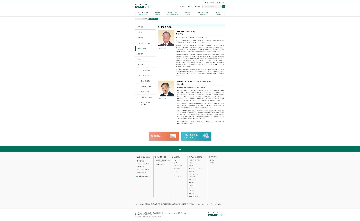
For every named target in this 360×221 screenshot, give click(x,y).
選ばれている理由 (143, 13)
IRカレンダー (193, 185)
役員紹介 (192, 165)
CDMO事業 (141, 166)
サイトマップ (210, 2)
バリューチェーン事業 (143, 169)
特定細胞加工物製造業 (143, 163)
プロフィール (162, 48)
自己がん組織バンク (143, 172)
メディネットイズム (144, 43)
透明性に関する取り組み (145, 103)
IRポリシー (192, 188)
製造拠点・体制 (172, 13)
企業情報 (187, 13)
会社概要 (140, 54)
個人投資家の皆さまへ (195, 176)
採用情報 (218, 13)
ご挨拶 (140, 32)
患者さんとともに (146, 86)
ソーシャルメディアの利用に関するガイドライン (178, 213)
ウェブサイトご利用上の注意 (143, 213)
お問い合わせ (138, 214)
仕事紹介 (212, 160)
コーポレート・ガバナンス (196, 168)
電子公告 (192, 190)
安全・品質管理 (145, 81)
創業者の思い (142, 48)
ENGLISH (221, 2)
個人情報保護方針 (158, 213)
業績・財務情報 (194, 174)
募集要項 (212, 162)
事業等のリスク (194, 171)
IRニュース (192, 193)
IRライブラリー (194, 179)
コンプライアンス (146, 75)
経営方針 (192, 162)
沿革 (139, 59)
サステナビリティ (143, 64)
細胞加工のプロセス (160, 164)
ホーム (138, 19)
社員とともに (145, 91)
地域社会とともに (146, 97)
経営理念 (140, 37)
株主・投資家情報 (203, 13)
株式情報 (192, 182)
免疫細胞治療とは (144, 176)
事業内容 (157, 13)
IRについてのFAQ (194, 196)
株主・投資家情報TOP (195, 160)
